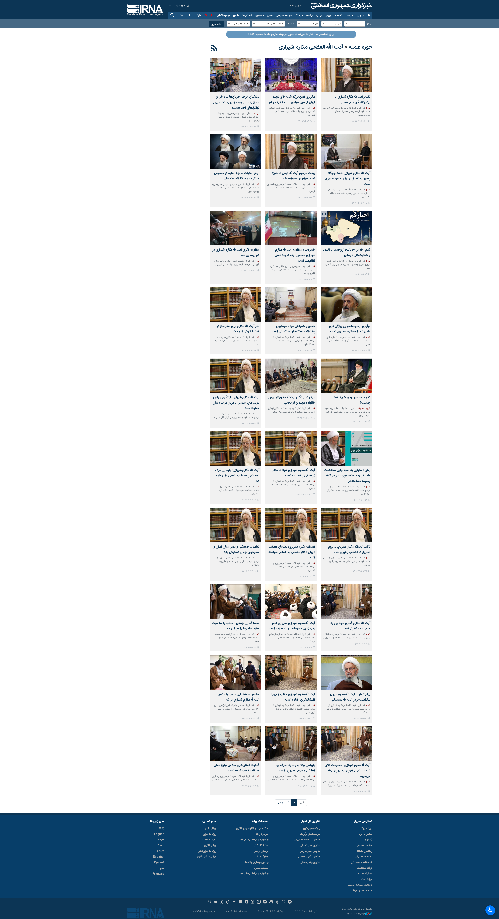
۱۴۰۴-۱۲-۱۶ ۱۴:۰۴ (360, 571)
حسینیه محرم (261, 868)
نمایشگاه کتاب (260, 845)
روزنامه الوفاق (209, 840)
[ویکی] (215, 902)
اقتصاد (338, 15)
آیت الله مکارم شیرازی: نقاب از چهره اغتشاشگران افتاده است (293, 697)
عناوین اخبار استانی (310, 845)
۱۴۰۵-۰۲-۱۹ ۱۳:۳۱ (304, 351)
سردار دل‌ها (262, 834)
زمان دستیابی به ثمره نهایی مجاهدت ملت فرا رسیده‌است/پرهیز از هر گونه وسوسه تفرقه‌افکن (347, 476)
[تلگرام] (290, 902)
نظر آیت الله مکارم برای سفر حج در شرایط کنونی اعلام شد (238, 329)
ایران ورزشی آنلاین (206, 856)
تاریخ (369, 24)
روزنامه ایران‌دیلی (207, 851)
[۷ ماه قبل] (346, 672)
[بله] (265, 902)
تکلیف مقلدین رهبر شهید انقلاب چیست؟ (350, 400)
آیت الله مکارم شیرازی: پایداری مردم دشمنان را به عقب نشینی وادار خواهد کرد (236, 476)
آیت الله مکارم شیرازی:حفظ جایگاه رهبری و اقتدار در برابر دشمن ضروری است (347, 179)
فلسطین (259, 15)
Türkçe (159, 851)
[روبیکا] (277, 902)
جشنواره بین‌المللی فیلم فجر (253, 840)
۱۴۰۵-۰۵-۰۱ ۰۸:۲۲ (359, 121)
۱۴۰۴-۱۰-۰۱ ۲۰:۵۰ (305, 786)
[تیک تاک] (227, 902)
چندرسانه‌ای (223, 15)
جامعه (309, 15)
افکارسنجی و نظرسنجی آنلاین (252, 828)
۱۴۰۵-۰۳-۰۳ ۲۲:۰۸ (359, 274)
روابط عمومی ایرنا (363, 856)
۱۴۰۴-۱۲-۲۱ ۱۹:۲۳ (249, 500)
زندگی (189, 15)
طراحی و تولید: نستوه (356, 913)
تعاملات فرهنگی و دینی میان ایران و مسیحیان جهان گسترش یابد (236, 549)
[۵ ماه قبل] (291, 448)
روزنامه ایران (209, 834)
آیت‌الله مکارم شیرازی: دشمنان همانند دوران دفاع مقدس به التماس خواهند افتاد (291, 552)
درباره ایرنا (366, 828)
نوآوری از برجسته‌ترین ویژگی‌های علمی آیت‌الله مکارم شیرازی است (349, 329)
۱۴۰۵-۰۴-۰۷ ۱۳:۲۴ (359, 203)
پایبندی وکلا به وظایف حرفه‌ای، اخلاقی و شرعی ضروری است (295, 768)
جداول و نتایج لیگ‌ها (256, 862)
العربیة (161, 840)
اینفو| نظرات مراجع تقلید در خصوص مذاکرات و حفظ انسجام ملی (236, 176)
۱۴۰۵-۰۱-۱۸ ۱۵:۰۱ (360, 500)
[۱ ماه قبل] (291, 75)
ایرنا (341, 6)
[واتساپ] (209, 902)
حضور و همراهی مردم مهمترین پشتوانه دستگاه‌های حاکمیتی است (293, 329)
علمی (270, 15)
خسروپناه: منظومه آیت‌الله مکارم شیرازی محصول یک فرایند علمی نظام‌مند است (295, 255)
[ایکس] (283, 902)
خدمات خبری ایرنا (362, 890)
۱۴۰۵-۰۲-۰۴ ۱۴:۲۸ (249, 351)
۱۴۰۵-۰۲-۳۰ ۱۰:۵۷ (359, 351)
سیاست (349, 15)
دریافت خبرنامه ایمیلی (360, 885)
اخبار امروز (216, 24)
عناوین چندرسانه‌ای (310, 862)
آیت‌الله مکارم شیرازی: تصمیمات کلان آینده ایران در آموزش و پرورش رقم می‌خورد (347, 771)
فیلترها (290, 24)
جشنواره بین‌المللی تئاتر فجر (253, 873)
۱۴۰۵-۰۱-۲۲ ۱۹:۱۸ (249, 424)
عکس (236, 15)
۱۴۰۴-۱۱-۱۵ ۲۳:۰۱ (305, 647)
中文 (161, 828)
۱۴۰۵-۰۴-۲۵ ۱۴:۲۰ (304, 121)
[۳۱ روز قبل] (346, 75)
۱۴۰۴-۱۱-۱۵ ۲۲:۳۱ (249, 647)
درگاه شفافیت (364, 868)
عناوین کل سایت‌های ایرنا (306, 840)
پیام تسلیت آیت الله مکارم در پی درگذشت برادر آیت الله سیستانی (350, 697)
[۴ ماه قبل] (346, 375)
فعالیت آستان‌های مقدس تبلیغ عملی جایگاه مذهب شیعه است (236, 768)
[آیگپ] (258, 902)
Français (158, 873)
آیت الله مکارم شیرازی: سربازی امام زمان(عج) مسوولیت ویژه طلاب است (292, 626)
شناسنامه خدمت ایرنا (361, 862)
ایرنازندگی (210, 828)
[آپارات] (271, 902)
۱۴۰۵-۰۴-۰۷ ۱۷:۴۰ (248, 127)
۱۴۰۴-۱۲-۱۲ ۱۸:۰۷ (305, 577)
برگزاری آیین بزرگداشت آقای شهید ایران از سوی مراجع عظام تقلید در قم (292, 99)
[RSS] (214, 49)
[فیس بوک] (234, 902)
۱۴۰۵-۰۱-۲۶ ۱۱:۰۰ (360, 422)
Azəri (160, 845)
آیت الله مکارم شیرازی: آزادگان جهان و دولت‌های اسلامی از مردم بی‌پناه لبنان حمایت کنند (235, 403)
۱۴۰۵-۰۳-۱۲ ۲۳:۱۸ (248, 198)
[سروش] (246, 902)
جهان (318, 15)
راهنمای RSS (364, 851)
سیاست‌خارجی (284, 15)
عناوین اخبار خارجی (309, 851)
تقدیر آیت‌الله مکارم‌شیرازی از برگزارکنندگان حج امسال (352, 99)
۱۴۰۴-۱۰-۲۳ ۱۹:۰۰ (305, 719)
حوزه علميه (360, 47)
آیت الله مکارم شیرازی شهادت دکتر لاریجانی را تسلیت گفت (294, 473)
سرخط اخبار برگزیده (309, 834)
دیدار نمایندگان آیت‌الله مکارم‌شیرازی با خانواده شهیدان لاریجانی (291, 400)
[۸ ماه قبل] (291, 743)
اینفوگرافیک (262, 856)
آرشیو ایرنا (367, 840)
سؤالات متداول (364, 845)
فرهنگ (299, 15)
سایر (181, 15)
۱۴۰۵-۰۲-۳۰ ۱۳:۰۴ (304, 280)
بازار (198, 15)
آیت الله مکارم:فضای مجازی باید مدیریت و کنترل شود (350, 626)
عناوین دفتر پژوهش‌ (309, 856)
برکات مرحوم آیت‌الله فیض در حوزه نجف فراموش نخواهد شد (293, 176)
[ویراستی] (240, 902)
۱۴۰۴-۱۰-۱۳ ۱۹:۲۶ (249, 719)
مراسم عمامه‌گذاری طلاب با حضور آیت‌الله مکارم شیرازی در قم (238, 697)
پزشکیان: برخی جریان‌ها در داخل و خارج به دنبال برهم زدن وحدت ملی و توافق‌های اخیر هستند (236, 102)
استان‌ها (247, 15)
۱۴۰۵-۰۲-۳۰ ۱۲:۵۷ (248, 271)
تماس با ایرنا (365, 834)
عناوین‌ (360, 15)
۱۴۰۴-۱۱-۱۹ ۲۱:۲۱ (360, 644)
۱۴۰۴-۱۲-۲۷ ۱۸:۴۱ (304, 495)
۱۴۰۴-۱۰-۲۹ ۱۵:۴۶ (360, 719)
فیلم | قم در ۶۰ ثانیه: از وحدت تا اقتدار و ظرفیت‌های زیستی (346, 252)
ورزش (328, 15)
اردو (162, 868)
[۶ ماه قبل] (235, 525)
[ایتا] (252, 902)
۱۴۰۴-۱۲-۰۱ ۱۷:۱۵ (249, 571)
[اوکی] (221, 902)
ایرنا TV (207, 15)
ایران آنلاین (210, 845)
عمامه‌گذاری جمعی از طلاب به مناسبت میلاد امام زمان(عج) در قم (235, 626)
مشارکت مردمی (363, 873)
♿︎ (490, 909)
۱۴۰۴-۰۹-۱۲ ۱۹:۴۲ (249, 786)
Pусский (159, 862)
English (159, 834)
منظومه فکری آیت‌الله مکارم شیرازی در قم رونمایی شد (235, 252)
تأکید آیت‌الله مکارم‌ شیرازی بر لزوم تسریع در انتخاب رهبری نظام (349, 549)
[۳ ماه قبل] (291, 228)
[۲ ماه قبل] (291, 151)
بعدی (280, 803)
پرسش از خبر (261, 851)
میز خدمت (366, 879)
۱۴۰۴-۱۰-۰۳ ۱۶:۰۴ (360, 792)
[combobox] (354, 24)
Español (158, 856)
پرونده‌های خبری (311, 828)
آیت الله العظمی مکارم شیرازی (311, 47)
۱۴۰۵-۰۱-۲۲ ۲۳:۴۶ (304, 418)
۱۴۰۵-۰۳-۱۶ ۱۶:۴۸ (304, 198)
